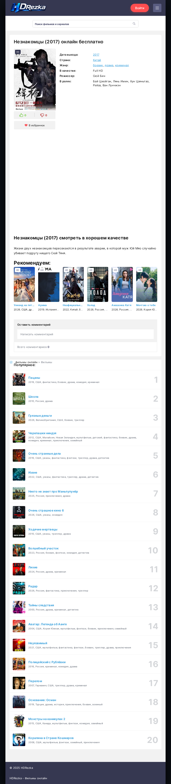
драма (109, 65)
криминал (122, 65)
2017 (96, 54)
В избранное (37, 125)
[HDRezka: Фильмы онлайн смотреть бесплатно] (28, 7)
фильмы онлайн (26, 362)
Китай (97, 60)
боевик (98, 65)
